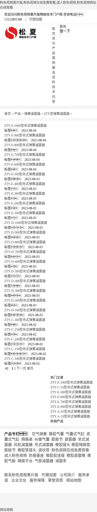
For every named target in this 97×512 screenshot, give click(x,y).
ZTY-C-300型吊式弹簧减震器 (24, 320)
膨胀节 (57, 439)
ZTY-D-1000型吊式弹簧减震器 (25, 223)
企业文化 (18, 480)
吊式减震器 (43, 445)
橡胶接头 (62, 445)
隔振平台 (25, 461)
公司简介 (67, 475)
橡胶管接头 (27, 450)
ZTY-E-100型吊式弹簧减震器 (24, 213)
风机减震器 (23, 445)
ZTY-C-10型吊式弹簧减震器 (70, 387)
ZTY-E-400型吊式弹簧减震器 (24, 184)
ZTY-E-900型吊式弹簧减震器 (24, 135)
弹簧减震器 (32, 114)
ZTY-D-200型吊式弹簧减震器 (25, 300)
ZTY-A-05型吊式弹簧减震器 (70, 412)
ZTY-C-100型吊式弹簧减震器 (24, 359)
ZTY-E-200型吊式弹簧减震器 (24, 203)
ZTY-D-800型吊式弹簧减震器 (25, 242)
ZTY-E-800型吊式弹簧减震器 (24, 145)
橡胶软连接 (55, 455)
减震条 (61, 461)
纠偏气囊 (42, 439)
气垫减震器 (43, 461)
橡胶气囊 (56, 434)
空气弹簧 (39, 434)
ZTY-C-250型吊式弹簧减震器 (24, 330)
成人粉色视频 (15, 455)
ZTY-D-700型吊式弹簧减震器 (25, 252)
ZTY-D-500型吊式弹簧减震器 (25, 271)
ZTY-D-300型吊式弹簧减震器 (25, 291)
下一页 (21, 368)
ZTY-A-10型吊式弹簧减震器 (70, 416)
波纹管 (44, 450)
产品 (17, 114)
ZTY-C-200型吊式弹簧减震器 (24, 339)
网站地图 (73, 480)
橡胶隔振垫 (80, 445)
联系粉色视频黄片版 (21, 475)
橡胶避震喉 (76, 455)
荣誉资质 (55, 480)
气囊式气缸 (75, 434)
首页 (7, 114)
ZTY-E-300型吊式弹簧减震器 (24, 194)
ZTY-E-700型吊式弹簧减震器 (24, 155)
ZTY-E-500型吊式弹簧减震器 (24, 174)
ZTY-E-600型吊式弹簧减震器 (24, 164)
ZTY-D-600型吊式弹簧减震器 (25, 262)
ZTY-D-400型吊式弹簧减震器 (25, 281)
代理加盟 (35, 19)
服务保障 (37, 480)
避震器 (70, 439)
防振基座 (36, 455)
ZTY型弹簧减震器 (57, 114)
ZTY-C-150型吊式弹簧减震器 (24, 349)
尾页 (30, 368)
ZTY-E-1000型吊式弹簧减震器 (25, 126)
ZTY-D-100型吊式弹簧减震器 (25, 310)
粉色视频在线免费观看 (70, 450)
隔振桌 (27, 439)
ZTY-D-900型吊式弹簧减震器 (25, 232)
